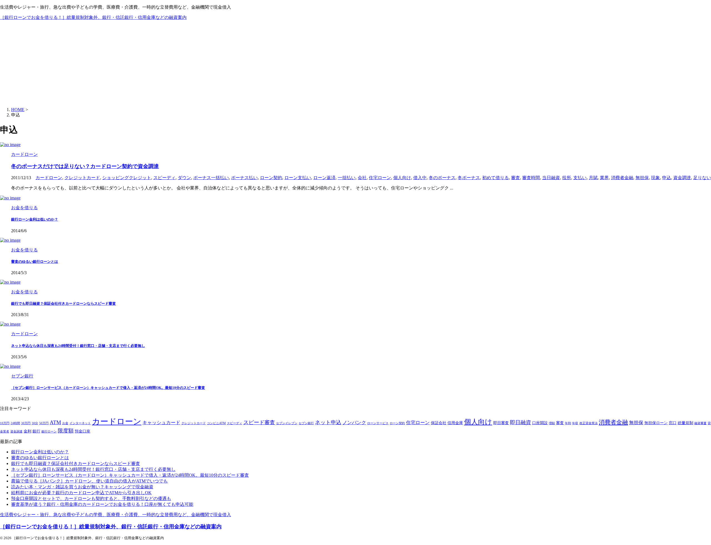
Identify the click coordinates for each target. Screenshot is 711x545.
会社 (362, 177)
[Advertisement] (355, 64)
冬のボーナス (442, 177)
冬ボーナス (469, 177)
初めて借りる (495, 177)
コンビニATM (216, 423)
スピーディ (164, 177)
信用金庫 (455, 423)
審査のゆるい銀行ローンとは (34, 261)
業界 (604, 177)
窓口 (673, 423)
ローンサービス (378, 423)
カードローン (49, 177)
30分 (35, 423)
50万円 (44, 423)
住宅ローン (380, 177)
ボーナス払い (244, 177)
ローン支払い (297, 177)
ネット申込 (328, 422)
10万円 (4, 423)
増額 (552, 423)
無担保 (642, 177)
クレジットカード (82, 177)
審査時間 (531, 177)
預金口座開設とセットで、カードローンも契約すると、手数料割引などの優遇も (91, 498)
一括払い (347, 177)
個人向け (402, 177)
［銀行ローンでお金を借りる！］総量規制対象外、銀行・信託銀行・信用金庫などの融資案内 (93, 17)
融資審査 (700, 423)
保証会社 (438, 423)
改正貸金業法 (588, 423)
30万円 (26, 423)
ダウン (184, 177)
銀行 (36, 431)
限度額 (66, 431)
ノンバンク (354, 422)
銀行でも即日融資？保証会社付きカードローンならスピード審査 (63, 303)
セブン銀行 (306, 423)
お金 (65, 423)
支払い (580, 177)
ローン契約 (271, 177)
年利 (568, 423)
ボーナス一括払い (211, 177)
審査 (515, 177)
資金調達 (682, 177)
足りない (702, 177)
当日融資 (551, 177)
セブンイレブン (286, 423)
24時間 (15, 423)
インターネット (80, 423)
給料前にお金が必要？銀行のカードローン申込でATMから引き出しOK (81, 492)
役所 (566, 177)
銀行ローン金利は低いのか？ (34, 219)
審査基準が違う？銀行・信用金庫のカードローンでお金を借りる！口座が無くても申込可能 (102, 504)
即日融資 (520, 422)
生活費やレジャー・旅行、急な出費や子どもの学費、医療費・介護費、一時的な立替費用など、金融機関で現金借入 (115, 514)
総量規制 (685, 423)
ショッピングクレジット (126, 177)
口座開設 (540, 423)
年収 (575, 423)
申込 (666, 177)
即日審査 (501, 423)
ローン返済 (324, 177)
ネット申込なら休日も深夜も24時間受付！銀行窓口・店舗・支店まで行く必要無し (78, 346)
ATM (55, 422)
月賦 (593, 177)
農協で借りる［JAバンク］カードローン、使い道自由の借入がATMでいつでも (89, 481)
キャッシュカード (161, 422)
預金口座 (82, 431)
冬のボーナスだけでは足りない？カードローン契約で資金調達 (85, 166)
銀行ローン (49, 431)
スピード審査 (259, 422)
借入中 (420, 177)
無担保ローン (656, 423)
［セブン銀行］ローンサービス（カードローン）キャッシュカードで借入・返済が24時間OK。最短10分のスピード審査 (108, 388)
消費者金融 (622, 177)
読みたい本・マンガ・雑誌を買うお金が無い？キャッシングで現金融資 (82, 486)
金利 (27, 431)
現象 (655, 177)
